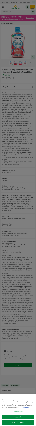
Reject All (18, 417)
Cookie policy (25, 408)
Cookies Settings (18, 411)
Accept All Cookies (18, 422)
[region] (18, 410)
